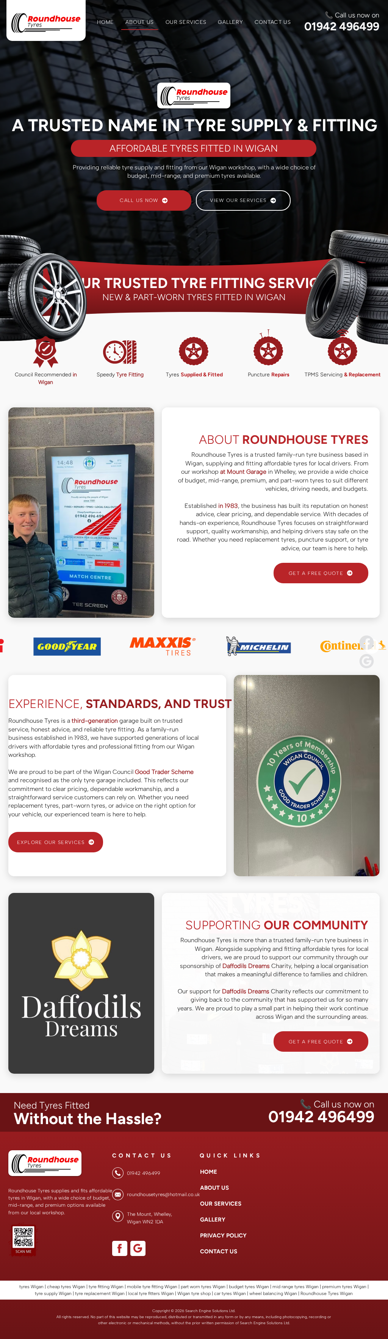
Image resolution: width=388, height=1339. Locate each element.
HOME (208, 1171)
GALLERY (212, 1219)
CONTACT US (218, 1251)
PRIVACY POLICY (218, 1235)
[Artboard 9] (366, 642)
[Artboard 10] (366, 661)
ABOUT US (214, 1187)
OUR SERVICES (218, 1203)
